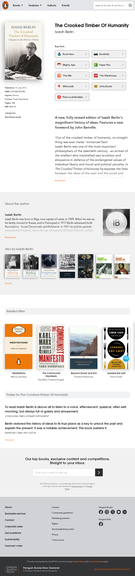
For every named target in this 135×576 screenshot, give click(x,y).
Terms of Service (95, 561)
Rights (55, 523)
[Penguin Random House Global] (14, 569)
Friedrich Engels (56, 379)
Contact (9, 520)
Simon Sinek (116, 376)
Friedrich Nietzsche (83, 376)
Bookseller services (15, 513)
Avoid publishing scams (63, 528)
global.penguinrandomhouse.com (112, 569)
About (8, 507)
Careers (55, 507)
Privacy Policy (78, 561)
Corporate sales (14, 526)
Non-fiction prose (13, 116)
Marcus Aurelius (19, 376)
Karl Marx (42, 379)
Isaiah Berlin (64, 32)
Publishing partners (61, 518)
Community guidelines (62, 512)
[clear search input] (130, 6)
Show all (9, 439)
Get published (13, 532)
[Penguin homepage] (5, 5)
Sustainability (12, 539)
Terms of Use (77, 486)
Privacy (55, 534)
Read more (60, 180)
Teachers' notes (13, 545)
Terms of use (58, 539)
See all (8, 283)
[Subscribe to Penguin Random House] (99, 472)
